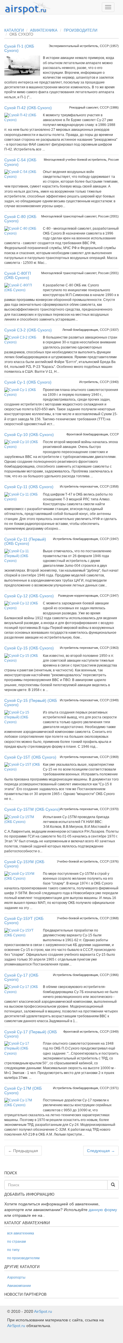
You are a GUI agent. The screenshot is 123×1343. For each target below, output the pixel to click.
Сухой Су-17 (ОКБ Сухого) (21, 977)
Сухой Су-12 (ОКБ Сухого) (29, 596)
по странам (16, 1242)
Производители (80, 30)
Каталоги (14, 30)
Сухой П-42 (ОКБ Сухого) (28, 107)
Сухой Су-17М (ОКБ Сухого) (23, 1090)
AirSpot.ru (43, 1311)
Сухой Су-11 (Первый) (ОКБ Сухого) (25, 541)
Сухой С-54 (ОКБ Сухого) (20, 162)
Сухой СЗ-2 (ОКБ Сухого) (28, 330)
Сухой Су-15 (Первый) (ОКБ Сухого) (30, 702)
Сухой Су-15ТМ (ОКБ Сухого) (32, 809)
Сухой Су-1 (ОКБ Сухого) (27, 382)
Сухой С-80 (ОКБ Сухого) (20, 218)
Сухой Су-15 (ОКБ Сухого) (29, 648)
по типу (13, 1250)
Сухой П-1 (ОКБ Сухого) (19, 48)
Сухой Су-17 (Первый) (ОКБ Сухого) (30, 1034)
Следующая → (101, 1150)
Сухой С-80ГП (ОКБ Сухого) (17, 275)
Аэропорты (16, 1277)
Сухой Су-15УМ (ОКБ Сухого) (24, 863)
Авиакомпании (19, 1286)
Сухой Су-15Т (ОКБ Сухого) (30, 757)
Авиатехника (43, 30)
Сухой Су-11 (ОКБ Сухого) (28, 486)
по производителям (23, 1258)
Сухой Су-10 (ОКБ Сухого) (29, 434)
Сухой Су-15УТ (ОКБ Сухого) (23, 920)
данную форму (103, 1209)
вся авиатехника (20, 1233)
